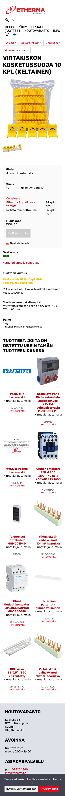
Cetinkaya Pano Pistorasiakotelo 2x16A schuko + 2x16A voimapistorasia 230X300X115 (48, 402)
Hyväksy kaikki (49, 788)
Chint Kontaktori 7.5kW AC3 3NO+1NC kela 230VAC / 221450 (48, 474)
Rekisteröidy (16, 27)
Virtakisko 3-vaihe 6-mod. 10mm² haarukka (48, 540)
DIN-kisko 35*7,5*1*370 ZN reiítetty (17, 672)
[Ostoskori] (7, 34)
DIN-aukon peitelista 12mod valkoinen (48, 604)
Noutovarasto (36, 30)
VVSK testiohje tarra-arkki (17, 470)
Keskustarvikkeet (30, 42)
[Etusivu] (25, 16)
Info (56, 30)
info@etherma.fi (15, 773)
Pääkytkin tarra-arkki (17, 395)
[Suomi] (15, 34)
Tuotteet (12, 30)
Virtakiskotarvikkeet (16, 50)
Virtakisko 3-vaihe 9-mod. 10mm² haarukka (48, 672)
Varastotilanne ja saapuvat (21, 262)
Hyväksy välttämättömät (21, 788)
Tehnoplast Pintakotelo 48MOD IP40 (17, 540)
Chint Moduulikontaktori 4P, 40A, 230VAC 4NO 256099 (17, 606)
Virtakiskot (53, 42)
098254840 (20, 769)
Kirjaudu (39, 27)
